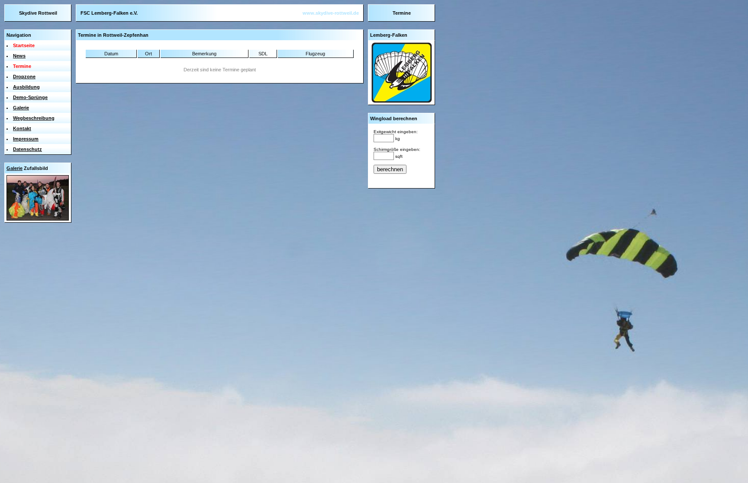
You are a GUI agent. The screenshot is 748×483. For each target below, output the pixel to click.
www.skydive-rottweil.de (331, 13)
